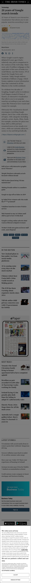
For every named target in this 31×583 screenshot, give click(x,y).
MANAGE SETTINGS (15, 579)
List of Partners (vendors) (8, 570)
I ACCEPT (15, 575)
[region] (15, 554)
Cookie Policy (24, 549)
